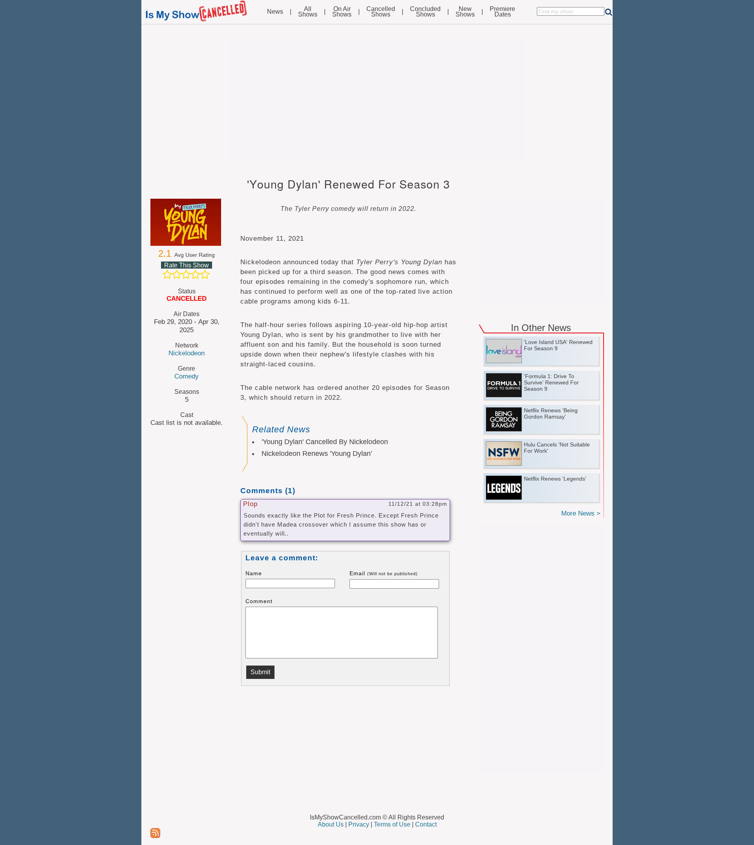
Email (384, 573)
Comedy (186, 376)
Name (253, 573)
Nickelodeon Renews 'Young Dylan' (317, 453)
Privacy (358, 824)
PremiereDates (502, 11)
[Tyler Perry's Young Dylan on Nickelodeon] (186, 222)
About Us (331, 824)
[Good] (195, 274)
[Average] (186, 274)
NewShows (465, 11)
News (275, 12)
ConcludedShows (425, 11)
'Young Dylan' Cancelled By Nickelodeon (325, 442)
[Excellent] (205, 274)
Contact (426, 824)
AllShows (307, 11)
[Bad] (167, 274)
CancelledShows (380, 11)
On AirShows (341, 11)
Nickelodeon (186, 353)
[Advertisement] (377, 99)
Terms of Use (392, 824)
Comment (259, 601)
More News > (580, 513)
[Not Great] (176, 274)
